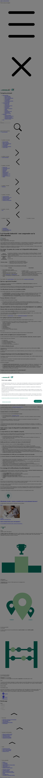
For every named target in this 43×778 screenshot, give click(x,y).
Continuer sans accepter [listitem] (6, 401)
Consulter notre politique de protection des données (10, 397)
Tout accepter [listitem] (37, 401)
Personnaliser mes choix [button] (24, 397)
